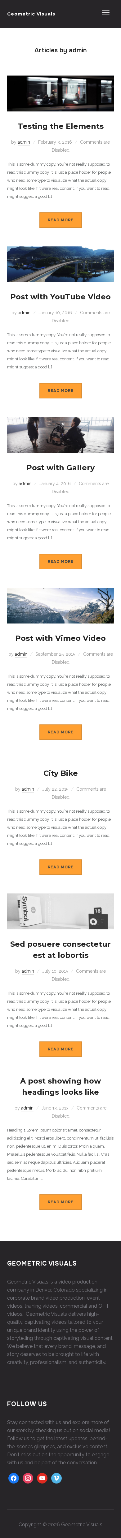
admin (24, 142)
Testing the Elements (61, 126)
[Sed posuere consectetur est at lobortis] (60, 897)
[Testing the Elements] (60, 79)
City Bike (60, 773)
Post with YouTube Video (60, 296)
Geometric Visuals (31, 14)
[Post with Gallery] (60, 421)
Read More (61, 220)
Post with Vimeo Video (60, 638)
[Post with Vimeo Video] (60, 591)
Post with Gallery (60, 467)
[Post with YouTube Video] (60, 250)
